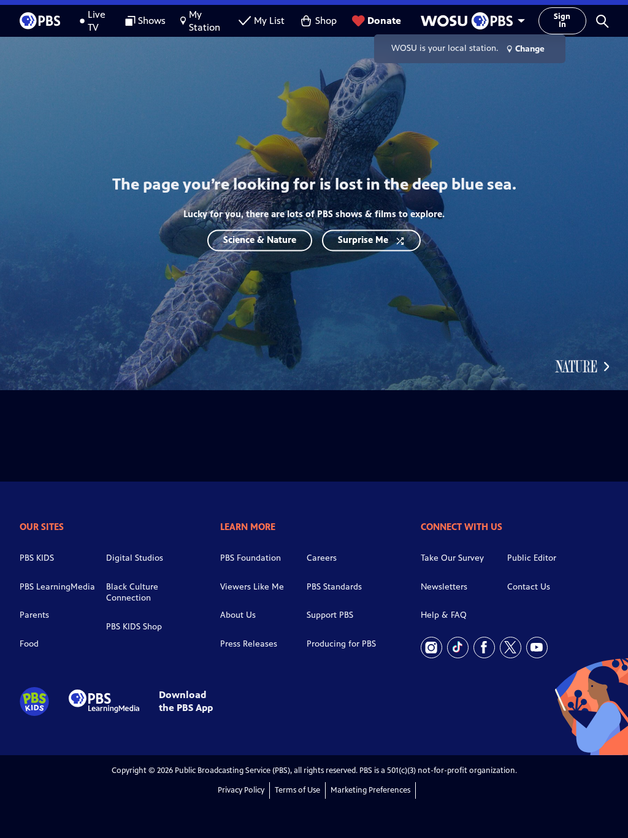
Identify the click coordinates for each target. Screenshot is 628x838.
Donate (384, 20)
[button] (602, 21)
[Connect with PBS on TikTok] (458, 647)
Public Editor (531, 558)
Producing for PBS (341, 644)
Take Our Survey (452, 558)
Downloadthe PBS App (186, 701)
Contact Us (528, 587)
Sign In (562, 20)
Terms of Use (297, 790)
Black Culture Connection (132, 593)
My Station (204, 21)
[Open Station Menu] (470, 21)
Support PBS (330, 615)
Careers (322, 558)
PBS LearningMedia (57, 587)
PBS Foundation (250, 558)
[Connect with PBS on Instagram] (431, 647)
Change (530, 49)
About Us (238, 615)
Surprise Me (363, 240)
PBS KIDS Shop (134, 626)
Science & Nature (259, 240)
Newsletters (444, 587)
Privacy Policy (241, 790)
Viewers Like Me (252, 587)
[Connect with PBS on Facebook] (484, 647)
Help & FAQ (444, 615)
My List (269, 20)
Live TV (96, 21)
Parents (34, 615)
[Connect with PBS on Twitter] (510, 647)
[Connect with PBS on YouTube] (537, 647)
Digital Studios (134, 558)
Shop (326, 20)
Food (29, 644)
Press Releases (248, 644)
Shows (152, 20)
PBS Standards (334, 587)
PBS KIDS (37, 558)
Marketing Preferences (370, 790)
